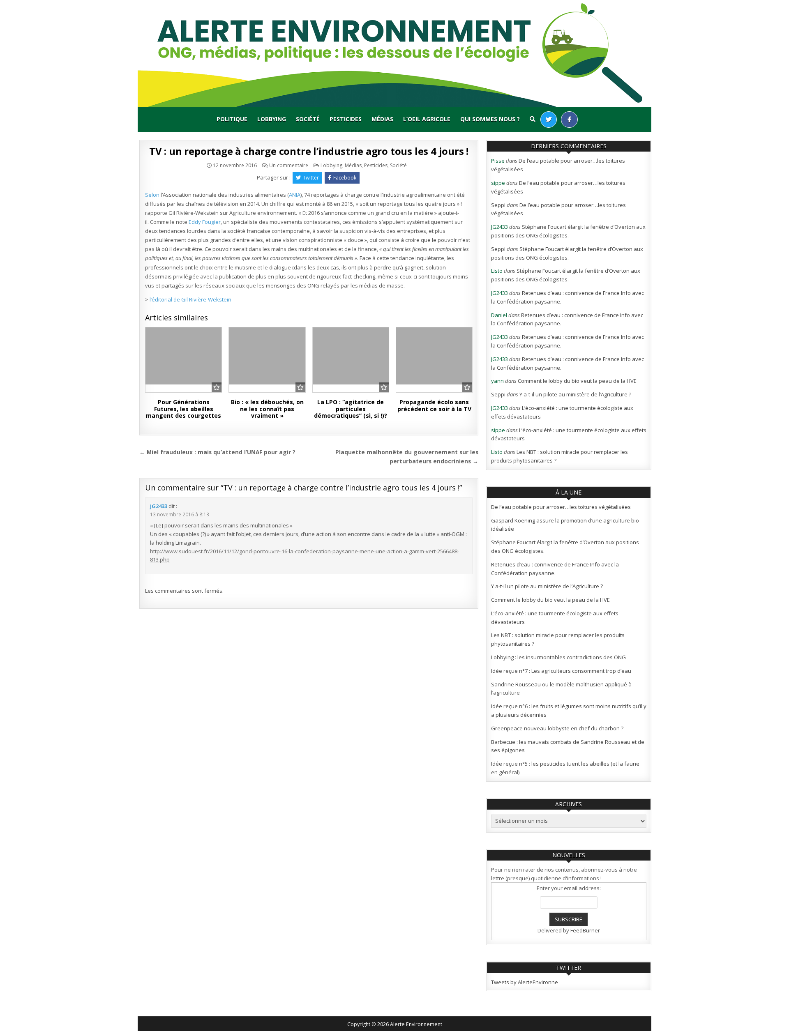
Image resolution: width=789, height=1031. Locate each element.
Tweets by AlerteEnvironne (524, 982)
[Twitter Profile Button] (548, 119)
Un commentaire (288, 165)
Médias (382, 119)
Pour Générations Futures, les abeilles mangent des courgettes (183, 409)
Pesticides (346, 119)
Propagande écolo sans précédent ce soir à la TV (434, 405)
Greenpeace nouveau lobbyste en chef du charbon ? (557, 728)
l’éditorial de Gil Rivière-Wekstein (190, 299)
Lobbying (271, 119)
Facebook (344, 177)
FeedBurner (585, 930)
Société (308, 119)
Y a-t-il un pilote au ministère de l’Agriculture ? (575, 394)
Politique (232, 119)
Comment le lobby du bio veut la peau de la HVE (577, 380)
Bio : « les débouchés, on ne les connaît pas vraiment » (267, 409)
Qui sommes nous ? (490, 119)
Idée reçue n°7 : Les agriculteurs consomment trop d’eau (561, 670)
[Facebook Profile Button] (569, 119)
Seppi (498, 205)
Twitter (311, 177)
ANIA (294, 194)
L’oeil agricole (426, 119)
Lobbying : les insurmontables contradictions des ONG (558, 657)
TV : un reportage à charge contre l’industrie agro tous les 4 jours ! (308, 151)
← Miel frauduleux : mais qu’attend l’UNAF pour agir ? (217, 452)
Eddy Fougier (205, 222)
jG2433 (158, 506)
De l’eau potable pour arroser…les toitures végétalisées (561, 507)
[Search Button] (532, 119)
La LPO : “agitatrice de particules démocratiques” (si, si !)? (350, 409)
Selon (152, 194)
